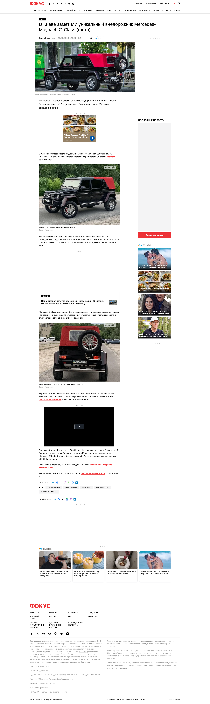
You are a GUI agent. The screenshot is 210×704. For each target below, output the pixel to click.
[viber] (55, 633)
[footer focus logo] (40, 606)
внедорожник (71, 487)
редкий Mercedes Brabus (93, 473)
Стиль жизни (129, 10)
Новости (34, 612)
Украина (100, 10)
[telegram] (43, 633)
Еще (176, 10)
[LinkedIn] (73, 3)
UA (174, 3)
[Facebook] (50, 3)
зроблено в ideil (175, 699)
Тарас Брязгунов (47, 38)
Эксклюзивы (56, 10)
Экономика (144, 10)
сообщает (110, 157)
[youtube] (49, 633)
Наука (117, 10)
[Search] (179, 3)
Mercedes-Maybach (49, 492)
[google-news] (61, 633)
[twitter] (37, 633)
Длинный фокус (34, 617)
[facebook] (31, 633)
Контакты (140, 699)
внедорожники (102, 487)
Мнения (138, 3)
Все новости (40, 10)
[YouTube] (61, 3)
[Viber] (65, 3)
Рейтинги (164, 3)
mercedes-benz (54, 487)
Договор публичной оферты (55, 625)
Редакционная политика (75, 624)
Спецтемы (151, 3)
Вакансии (92, 616)
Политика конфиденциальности (120, 699)
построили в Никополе (50, 399)
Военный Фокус (72, 10)
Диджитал (158, 10)
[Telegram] (58, 3)
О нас (71, 616)
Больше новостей (155, 235)
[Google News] (69, 3)
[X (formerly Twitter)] (54, 3)
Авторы (53, 616)
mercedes (86, 487)
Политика (88, 10)
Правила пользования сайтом (37, 625)
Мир (109, 10)
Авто (168, 10)
